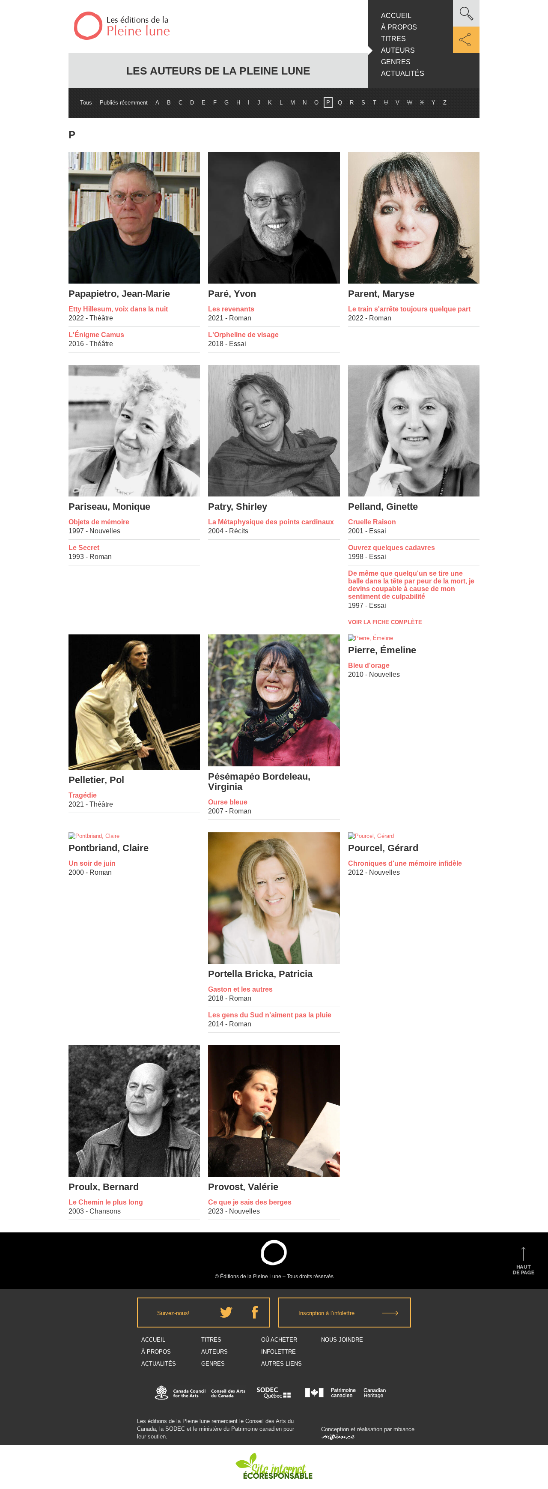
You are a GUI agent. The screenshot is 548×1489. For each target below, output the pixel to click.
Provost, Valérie (243, 1187)
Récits (238, 531)
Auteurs (398, 50)
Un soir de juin (92, 863)
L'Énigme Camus (96, 334)
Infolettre (278, 1351)
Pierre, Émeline (382, 650)
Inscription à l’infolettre (326, 1313)
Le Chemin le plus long (105, 1202)
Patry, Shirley (237, 507)
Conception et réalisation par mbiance (367, 1429)
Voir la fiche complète (385, 622)
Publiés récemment (124, 102)
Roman (240, 318)
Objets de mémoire (98, 522)
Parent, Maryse (381, 294)
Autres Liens (281, 1363)
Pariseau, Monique (109, 507)
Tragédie (82, 795)
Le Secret (83, 547)
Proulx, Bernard (103, 1187)
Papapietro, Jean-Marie (119, 294)
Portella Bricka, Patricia (260, 974)
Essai (237, 343)
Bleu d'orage (369, 665)
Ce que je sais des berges (250, 1202)
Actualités (402, 73)
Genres (396, 62)
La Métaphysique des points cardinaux (271, 522)
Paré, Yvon (232, 294)
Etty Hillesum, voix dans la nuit (118, 309)
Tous (86, 102)
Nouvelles (104, 531)
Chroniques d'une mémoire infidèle (405, 863)
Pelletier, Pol (96, 780)
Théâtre (101, 318)
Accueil (396, 15)
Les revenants (231, 309)
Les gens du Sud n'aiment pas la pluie (269, 1015)
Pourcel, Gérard (383, 848)
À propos (399, 27)
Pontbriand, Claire (108, 848)
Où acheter (279, 1340)
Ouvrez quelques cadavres (391, 547)
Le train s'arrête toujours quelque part (409, 309)
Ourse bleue (227, 802)
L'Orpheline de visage (243, 334)
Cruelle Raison (372, 522)
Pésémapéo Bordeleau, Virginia (259, 781)
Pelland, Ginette (383, 507)
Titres (393, 38)
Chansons (105, 1211)
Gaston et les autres (240, 989)
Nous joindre (342, 1340)
